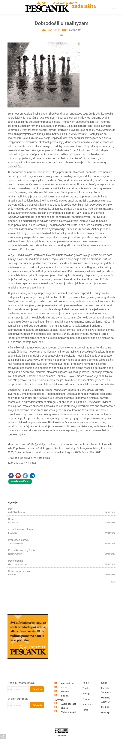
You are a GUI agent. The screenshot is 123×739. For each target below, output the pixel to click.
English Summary (18, 698)
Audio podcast (68, 704)
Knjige (104, 682)
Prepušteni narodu (18, 539)
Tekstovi (86, 688)
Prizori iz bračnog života (21, 550)
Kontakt (105, 707)
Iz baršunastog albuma (21, 529)
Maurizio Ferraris (55, 30)
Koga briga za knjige (19, 571)
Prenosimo (87, 704)
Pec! (10, 508)
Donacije (105, 712)
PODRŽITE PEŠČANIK (20, 481)
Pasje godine (15, 560)
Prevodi (65, 691)
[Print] (61, 34)
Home (85, 682)
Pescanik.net (67, 683)
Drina (11, 519)
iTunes (64, 708)
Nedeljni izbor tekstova (21, 682)
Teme (85, 710)
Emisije (86, 693)
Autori (64, 687)
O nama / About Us (106, 699)
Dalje (113, 582)
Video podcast (68, 712)
